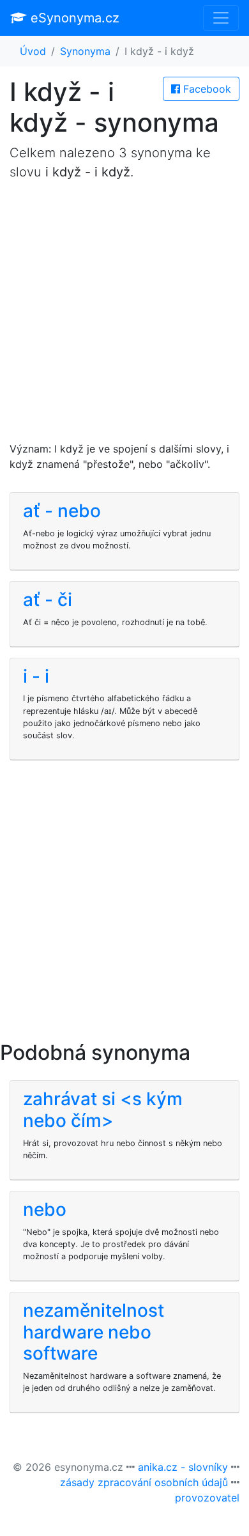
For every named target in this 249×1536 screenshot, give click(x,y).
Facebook (205, 88)
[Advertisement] (124, 316)
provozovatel (207, 1497)
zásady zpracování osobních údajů (144, 1482)
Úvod (33, 51)
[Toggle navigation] (221, 18)
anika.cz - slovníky (183, 1467)
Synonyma (85, 51)
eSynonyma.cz (73, 18)
